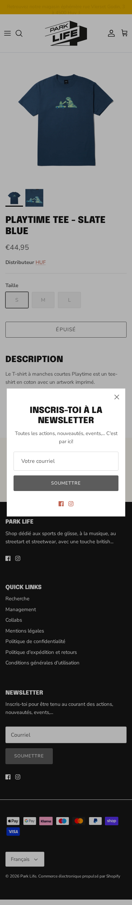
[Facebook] (61, 503)
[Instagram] (70, 503)
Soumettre (66, 483)
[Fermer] (116, 397)
